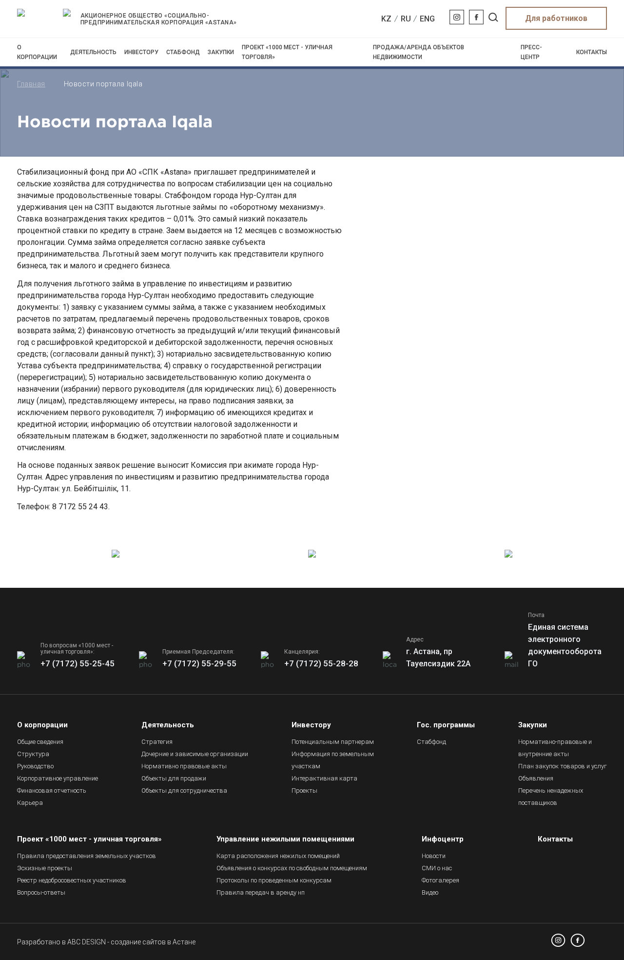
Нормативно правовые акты (184, 766)
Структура (33, 754)
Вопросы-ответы (41, 892)
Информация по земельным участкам (333, 760)
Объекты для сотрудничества (184, 790)
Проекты (304, 790)
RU (406, 18)
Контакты (591, 52)
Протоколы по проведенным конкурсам (274, 880)
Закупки (221, 52)
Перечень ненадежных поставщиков (550, 796)
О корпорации (37, 52)
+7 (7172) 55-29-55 (199, 663)
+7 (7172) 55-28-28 (321, 663)
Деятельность (93, 52)
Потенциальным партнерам (333, 741)
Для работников (556, 18)
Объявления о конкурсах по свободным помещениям (291, 868)
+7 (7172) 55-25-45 (77, 663)
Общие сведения (40, 741)
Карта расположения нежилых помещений (278, 856)
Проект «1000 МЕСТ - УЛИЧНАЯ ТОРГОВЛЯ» (287, 52)
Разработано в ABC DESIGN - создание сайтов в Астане (106, 942)
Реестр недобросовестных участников (71, 880)
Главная (31, 84)
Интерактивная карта (324, 778)
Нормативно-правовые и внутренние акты (555, 748)
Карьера (30, 802)
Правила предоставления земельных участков (86, 856)
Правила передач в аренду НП (260, 892)
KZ (386, 18)
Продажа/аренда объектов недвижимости (418, 52)
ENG (427, 18)
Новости (434, 856)
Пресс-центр (531, 52)
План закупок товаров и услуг (562, 766)
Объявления (535, 778)
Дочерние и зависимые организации (194, 754)
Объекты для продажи (173, 778)
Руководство (35, 766)
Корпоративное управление (57, 778)
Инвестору (141, 52)
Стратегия (157, 741)
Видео (430, 892)
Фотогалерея (440, 880)
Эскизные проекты (44, 868)
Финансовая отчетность (51, 790)
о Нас (437, 868)
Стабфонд (183, 52)
